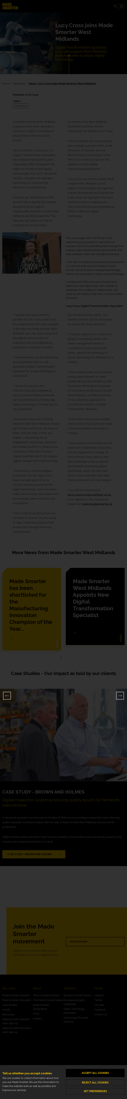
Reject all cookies (95, 1082)
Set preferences (95, 1091)
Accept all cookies (95, 1073)
